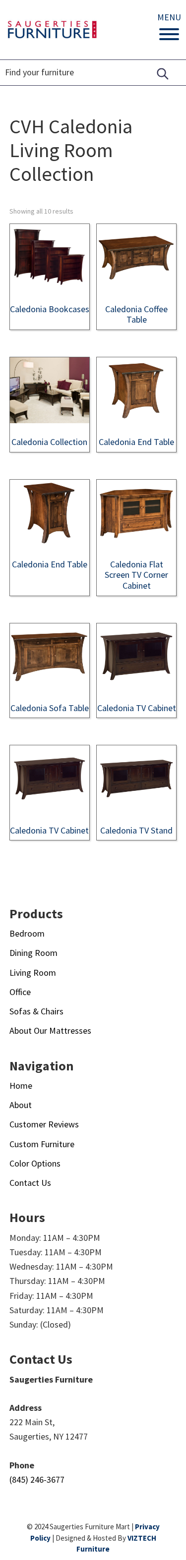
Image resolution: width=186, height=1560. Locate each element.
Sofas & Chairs (36, 1011)
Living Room (32, 972)
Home (20, 1085)
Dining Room (33, 952)
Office (20, 992)
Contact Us (30, 1182)
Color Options (35, 1163)
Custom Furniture (41, 1144)
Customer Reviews (44, 1124)
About (20, 1105)
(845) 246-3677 (36, 1479)
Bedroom (27, 933)
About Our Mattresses (50, 1030)
